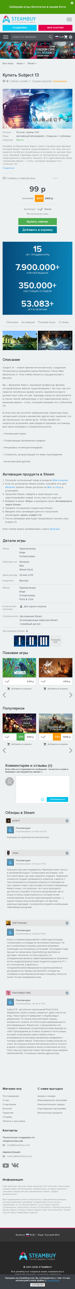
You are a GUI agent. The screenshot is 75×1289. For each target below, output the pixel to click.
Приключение (27, 548)
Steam (31, 63)
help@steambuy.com (18, 1145)
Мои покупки (60, 480)
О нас (6, 1100)
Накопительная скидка (51, 1104)
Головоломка (27, 556)
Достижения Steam (31, 616)
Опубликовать (57, 799)
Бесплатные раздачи (50, 1112)
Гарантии (8, 1112)
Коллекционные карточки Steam (39, 620)
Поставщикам (11, 1096)
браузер (55, 528)
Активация (28, 322)
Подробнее (8, 168)
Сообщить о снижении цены (21, 178)
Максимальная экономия (52, 1100)
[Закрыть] (72, 3)
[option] (20, 340)
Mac (49, 487)
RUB (61, 37)
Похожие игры (46, 322)
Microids (23, 580)
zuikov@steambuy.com (19, 1156)
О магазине (9, 1104)
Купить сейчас (37, 221)
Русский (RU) (52, 1235)
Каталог (7, 1108)
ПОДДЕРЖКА (20, 27)
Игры (20, 63)
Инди (22, 552)
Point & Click (26, 599)
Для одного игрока (35, 606)
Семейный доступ (30, 623)
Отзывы (64, 322)
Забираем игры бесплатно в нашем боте (37, 7)
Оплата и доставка (14, 1121)
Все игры (8, 63)
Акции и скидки (46, 1096)
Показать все (56, 641)
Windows (10, 487)
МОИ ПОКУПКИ (55, 27)
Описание (12, 322)
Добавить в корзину (37, 230)
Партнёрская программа (52, 1108)
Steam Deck (26, 569)
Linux (58, 487)
